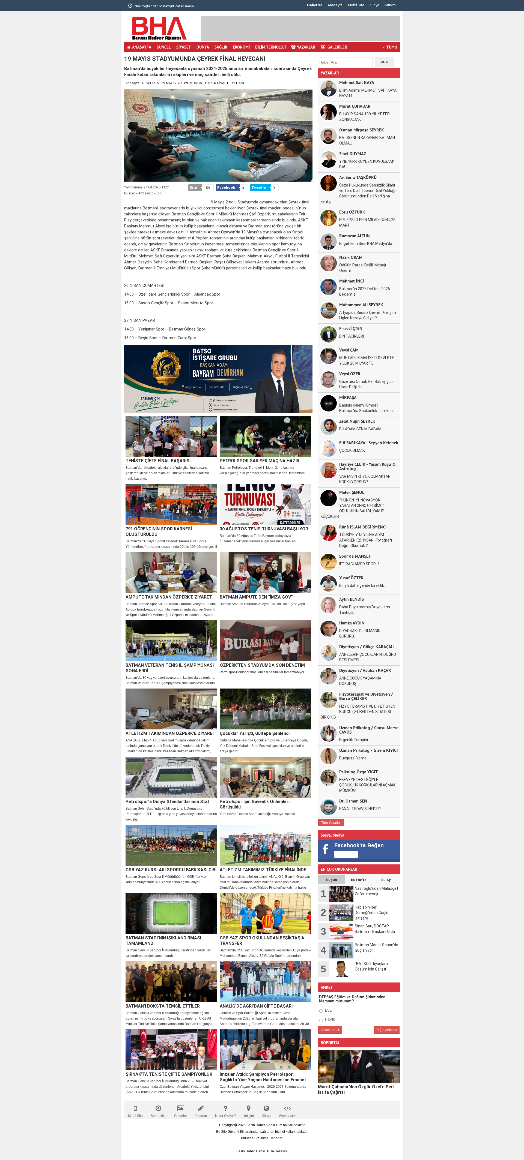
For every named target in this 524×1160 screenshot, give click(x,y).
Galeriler (180, 1116)
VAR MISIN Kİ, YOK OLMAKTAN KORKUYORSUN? (365, 479)
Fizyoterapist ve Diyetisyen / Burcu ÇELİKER (366, 696)
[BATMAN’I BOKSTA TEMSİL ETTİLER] (171, 981)
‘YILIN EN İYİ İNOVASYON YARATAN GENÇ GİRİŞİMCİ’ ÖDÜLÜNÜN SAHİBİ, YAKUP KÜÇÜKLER (352, 508)
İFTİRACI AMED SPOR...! (359, 564)
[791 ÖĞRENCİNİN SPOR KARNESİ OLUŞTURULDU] (171, 504)
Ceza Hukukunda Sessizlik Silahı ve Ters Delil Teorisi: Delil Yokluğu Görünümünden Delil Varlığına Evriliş (359, 193)
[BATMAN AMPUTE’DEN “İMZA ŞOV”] (265, 572)
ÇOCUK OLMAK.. (353, 450)
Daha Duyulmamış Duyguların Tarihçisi (364, 610)
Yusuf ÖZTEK (351, 577)
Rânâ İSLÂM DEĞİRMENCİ (363, 526)
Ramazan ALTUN (354, 235)
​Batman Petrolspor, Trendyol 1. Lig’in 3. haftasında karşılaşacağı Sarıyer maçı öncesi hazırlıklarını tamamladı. (262, 470)
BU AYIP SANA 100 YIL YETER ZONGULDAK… (364, 117)
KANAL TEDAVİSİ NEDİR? (360, 809)
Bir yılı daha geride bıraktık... (362, 585)
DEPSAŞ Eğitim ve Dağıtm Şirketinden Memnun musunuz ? (352, 998)
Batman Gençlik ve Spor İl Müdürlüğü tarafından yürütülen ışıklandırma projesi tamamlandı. (168, 953)
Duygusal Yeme (353, 758)
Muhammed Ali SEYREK (361, 304)
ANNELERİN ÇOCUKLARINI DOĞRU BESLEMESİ (367, 657)
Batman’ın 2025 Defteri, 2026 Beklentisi (364, 291)
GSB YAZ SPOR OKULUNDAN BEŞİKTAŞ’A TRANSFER (262, 940)
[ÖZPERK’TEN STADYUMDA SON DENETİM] (265, 640)
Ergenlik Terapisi (353, 740)
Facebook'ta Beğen (359, 845)
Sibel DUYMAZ (352, 153)
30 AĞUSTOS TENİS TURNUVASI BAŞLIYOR (264, 528)
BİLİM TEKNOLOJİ (270, 47)
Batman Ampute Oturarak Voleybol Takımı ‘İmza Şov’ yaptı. (263, 604)
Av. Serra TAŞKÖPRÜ (358, 177)
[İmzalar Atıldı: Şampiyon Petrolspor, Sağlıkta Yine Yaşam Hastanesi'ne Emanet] (265, 1049)
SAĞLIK (221, 47)
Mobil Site (356, 5)
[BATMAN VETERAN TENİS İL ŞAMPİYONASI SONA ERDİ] (171, 640)
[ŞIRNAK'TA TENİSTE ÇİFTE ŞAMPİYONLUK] (171, 1049)
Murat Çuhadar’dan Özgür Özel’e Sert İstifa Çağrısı (356, 1089)
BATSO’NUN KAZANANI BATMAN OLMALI (367, 140)
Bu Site (222, 1132)
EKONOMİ (241, 47)
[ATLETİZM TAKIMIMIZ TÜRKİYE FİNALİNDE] (265, 845)
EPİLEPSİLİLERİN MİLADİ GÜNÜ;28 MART (367, 222)
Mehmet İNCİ (351, 280)
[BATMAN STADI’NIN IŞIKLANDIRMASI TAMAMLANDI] (171, 913)
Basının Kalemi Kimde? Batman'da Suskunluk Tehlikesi (366, 408)
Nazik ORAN (350, 257)
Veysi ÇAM (349, 349)
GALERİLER (336, 47)
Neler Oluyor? (225, 1116)
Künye (374, 5)
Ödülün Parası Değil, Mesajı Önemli (362, 268)
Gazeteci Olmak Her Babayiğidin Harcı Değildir (367, 384)
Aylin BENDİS (351, 599)
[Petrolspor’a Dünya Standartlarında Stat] (171, 777)
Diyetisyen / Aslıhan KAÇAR (365, 670)
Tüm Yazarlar (331, 823)
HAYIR (329, 1020)
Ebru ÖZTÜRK (352, 211)
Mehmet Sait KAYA (356, 82)
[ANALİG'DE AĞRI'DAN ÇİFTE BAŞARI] (265, 981)
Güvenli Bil (236, 1132)
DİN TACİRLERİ (351, 336)
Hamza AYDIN (352, 622)
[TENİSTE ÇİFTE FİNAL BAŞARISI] (171, 436)
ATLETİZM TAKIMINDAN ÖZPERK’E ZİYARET (170, 733)
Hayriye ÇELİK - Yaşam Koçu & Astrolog (367, 466)
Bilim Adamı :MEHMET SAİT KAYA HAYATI (368, 93)
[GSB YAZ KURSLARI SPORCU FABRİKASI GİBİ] (171, 845)
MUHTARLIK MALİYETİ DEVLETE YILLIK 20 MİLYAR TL (366, 360)
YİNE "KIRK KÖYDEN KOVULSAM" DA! (366, 164)
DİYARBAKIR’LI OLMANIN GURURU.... (359, 633)
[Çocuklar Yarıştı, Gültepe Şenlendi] (265, 709)
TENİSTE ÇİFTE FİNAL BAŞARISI (158, 460)
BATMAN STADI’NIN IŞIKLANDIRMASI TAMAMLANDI (163, 940)
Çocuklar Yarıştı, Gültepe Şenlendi (255, 733)
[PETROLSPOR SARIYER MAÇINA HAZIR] (265, 436)
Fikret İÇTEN (350, 328)
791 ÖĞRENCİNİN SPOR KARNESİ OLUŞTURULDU (159, 531)
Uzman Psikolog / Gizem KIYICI (368, 750)
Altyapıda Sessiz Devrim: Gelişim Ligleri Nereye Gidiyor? (367, 315)
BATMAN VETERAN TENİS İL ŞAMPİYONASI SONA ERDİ (170, 668)
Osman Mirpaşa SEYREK (361, 129)
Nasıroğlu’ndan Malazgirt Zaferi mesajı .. (166, 6)
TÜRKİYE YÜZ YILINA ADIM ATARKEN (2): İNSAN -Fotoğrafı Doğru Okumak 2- (365, 540)
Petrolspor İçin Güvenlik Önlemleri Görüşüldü (255, 804)
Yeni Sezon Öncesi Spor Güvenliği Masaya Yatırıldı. (258, 814)
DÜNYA (202, 47)
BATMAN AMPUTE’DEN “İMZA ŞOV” (256, 597)
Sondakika (158, 1116)
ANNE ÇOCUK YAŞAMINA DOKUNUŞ (360, 681)
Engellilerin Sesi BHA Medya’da (365, 243)
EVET (329, 1010)
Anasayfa (335, 5)
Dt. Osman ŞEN (353, 800)
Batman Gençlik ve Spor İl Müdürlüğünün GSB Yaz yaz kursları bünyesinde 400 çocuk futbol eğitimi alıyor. (166, 879)
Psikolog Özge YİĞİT (358, 771)
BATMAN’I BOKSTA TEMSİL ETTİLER (163, 1006)
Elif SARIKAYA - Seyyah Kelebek (368, 442)
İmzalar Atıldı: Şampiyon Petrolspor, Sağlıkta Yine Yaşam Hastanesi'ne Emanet (263, 1077)
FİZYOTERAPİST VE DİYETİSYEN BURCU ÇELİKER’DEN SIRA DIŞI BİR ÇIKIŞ (358, 711)
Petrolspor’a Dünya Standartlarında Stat (167, 801)
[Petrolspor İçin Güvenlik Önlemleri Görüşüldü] (265, 777)
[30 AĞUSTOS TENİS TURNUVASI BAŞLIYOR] (265, 504)
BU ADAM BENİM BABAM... (361, 429)
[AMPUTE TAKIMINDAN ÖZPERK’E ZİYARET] (171, 572)
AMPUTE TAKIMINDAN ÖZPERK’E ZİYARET (169, 597)
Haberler (314, 5)
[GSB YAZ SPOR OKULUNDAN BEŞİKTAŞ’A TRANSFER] (265, 913)
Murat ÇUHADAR (355, 106)
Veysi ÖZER (350, 373)
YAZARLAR (306, 47)
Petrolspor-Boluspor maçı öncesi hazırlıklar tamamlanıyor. (262, 672)
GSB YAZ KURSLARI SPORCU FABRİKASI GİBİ (171, 869)
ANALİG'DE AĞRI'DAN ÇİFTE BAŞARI (256, 1006)
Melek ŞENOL (351, 492)
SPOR (151, 83)
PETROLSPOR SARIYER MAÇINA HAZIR (259, 460)
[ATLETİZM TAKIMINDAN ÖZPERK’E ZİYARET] (171, 709)
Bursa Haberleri (271, 1138)
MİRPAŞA (348, 397)
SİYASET (183, 47)
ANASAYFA (141, 47)
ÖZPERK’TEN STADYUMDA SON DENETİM (262, 665)
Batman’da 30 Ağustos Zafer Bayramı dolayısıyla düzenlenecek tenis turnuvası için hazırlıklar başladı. (258, 538)
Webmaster (287, 1116)
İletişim (390, 5)
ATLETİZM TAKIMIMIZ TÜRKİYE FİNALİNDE (263, 869)
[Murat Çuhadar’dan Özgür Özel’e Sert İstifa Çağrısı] (359, 1066)
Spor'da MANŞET (355, 555)
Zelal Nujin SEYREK (357, 420)
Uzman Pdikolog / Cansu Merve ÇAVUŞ (368, 729)
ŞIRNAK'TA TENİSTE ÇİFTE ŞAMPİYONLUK (169, 1074)
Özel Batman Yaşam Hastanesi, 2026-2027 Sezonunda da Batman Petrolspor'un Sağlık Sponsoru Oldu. (263, 1089)
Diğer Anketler (386, 1030)
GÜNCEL (164, 47)
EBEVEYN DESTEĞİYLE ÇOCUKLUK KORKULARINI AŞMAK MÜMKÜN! (367, 785)
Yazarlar (201, 1116)
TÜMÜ (391, 47)
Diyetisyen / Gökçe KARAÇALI (367, 646)
